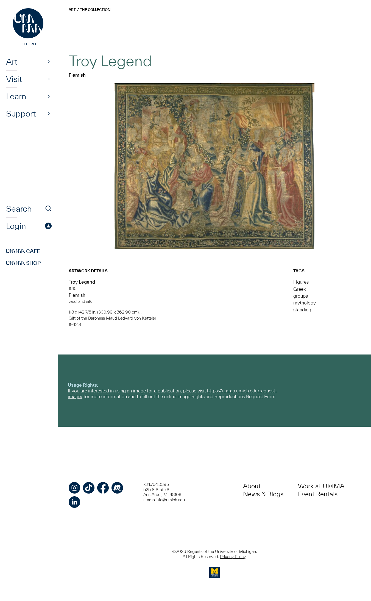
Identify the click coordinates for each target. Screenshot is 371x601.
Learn (16, 96)
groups (300, 295)
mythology (304, 302)
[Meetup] (117, 488)
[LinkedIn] (74, 502)
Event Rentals (317, 494)
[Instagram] (74, 488)
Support (21, 113)
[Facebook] (103, 488)
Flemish (77, 74)
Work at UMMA (321, 486)
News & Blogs (263, 494)
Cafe (23, 251)
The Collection (95, 10)
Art (11, 61)
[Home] (29, 27)
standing (302, 309)
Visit (14, 79)
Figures (301, 281)
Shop (23, 263)
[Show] (49, 61)
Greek (299, 289)
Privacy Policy (233, 556)
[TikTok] (88, 488)
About (252, 486)
